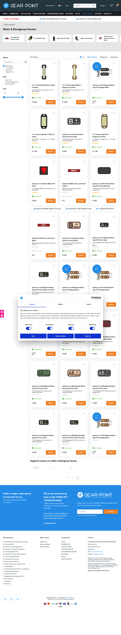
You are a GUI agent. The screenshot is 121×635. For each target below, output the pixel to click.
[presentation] (110, 45)
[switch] (50, 328)
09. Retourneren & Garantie (11, 561)
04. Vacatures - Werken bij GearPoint (14, 549)
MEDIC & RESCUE (87, 13)
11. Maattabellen (8, 566)
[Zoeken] (94, 6)
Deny (33, 336)
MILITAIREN (69, 13)
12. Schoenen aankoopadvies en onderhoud (16, 569)
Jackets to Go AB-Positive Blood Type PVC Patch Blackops (103, 184)
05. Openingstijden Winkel (10, 551)
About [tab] (89, 304)
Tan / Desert (10, 84)
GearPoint (8, 70)
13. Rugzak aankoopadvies (11, 571)
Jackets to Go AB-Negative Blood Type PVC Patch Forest (43, 387)
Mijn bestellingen (45, 544)
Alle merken (9, 66)
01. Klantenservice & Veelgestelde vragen (15, 542)
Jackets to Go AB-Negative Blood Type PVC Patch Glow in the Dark (73, 436)
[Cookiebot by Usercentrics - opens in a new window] (92, 298)
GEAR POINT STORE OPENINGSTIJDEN (89, 19)
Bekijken (50, 102)
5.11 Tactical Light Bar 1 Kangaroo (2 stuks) (100, 135)
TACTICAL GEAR (26, 13)
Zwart (8, 80)
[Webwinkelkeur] (116, 598)
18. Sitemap (6, 583)
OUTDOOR (98, 13)
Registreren (43, 542)
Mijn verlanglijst (44, 546)
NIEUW (5, 13)
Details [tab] (60, 304)
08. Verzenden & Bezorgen (11, 559)
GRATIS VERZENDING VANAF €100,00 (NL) (54, 19)
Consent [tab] (32, 304)
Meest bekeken (92, 57)
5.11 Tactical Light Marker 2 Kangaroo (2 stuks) (71, 86)
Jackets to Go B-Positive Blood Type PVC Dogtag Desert (102, 288)
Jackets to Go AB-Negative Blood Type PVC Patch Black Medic (103, 338)
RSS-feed (72, 597)
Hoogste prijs (114, 57)
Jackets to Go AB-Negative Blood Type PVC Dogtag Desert (103, 436)
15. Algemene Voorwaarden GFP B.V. (14, 576)
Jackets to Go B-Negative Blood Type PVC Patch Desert (73, 239)
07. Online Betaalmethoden (11, 556)
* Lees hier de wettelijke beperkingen (86, 515)
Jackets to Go (9, 72)
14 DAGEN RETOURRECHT (106, 209)
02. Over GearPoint (8, 544)
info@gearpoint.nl (50, 523)
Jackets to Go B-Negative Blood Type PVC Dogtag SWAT (103, 86)
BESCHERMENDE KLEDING (55, 13)
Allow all (88, 336)
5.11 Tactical (9, 68)
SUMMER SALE (14, 13)
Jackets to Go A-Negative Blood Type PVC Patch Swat (103, 239)
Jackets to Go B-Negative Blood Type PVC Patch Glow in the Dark (43, 288)
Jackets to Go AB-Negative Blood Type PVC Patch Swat (103, 387)
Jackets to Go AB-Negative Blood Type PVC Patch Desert (73, 387)
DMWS (66, 597)
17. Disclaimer (7, 581)
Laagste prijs (103, 57)
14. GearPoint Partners (10, 574)
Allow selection (60, 336)
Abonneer (111, 511)
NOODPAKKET (108, 13)
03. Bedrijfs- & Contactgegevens (12, 546)
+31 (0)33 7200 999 (96, 551)
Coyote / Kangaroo (11, 82)
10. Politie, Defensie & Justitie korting (14, 564)
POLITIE (77, 13)
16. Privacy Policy (8, 579)
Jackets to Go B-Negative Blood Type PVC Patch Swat (43, 436)
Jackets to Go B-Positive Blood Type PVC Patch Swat (72, 135)
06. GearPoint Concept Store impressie (14, 554)
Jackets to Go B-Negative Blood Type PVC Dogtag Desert (73, 288)
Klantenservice (50, 5)
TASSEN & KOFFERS (39, 13)
